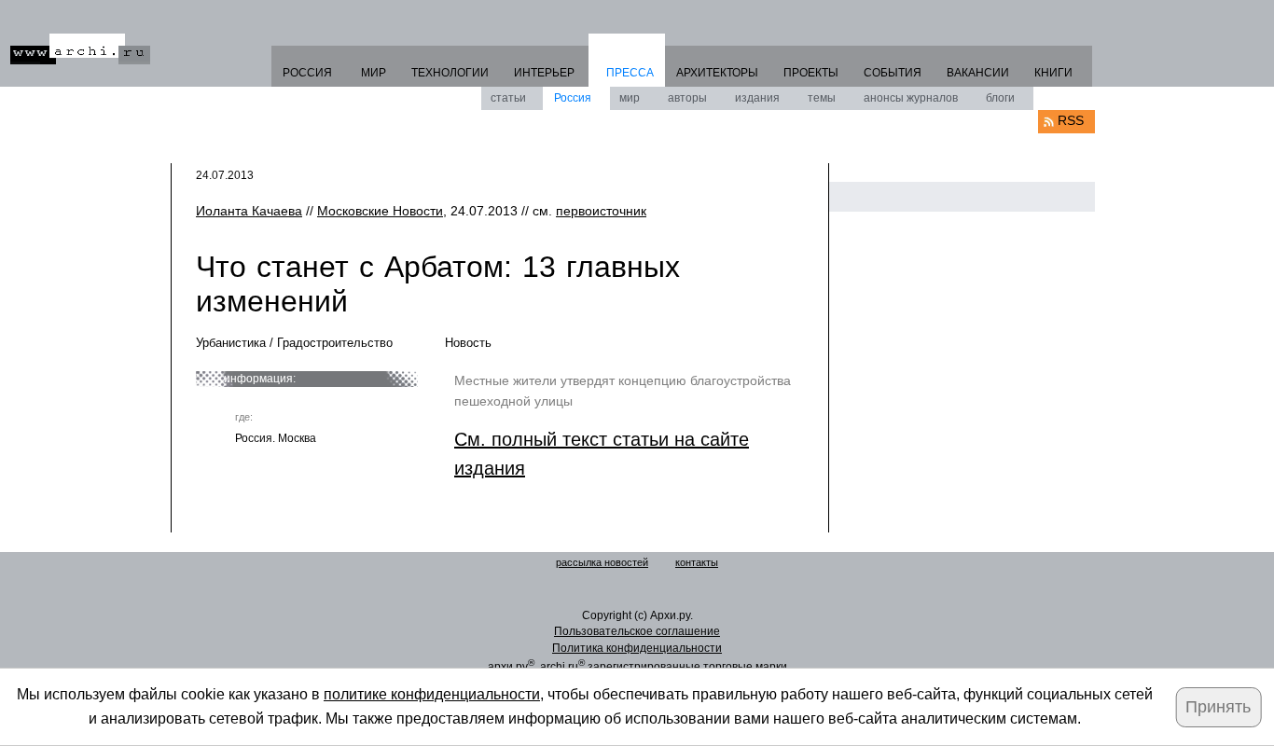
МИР (373, 72)
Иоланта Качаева (249, 210)
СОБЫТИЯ (892, 72)
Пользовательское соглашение (637, 631)
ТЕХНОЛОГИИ (450, 72)
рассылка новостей (602, 562)
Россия (572, 97)
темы (822, 97)
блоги (1000, 97)
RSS (1071, 120)
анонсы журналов (911, 97)
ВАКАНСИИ (978, 72)
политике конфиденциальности (432, 694)
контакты (696, 562)
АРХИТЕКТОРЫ (717, 72)
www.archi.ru (80, 49)
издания (757, 97)
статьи (508, 97)
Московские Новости (380, 210)
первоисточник (601, 210)
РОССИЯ (307, 72)
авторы (687, 97)
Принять (1218, 707)
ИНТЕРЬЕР (544, 72)
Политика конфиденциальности (637, 648)
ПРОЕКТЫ (810, 72)
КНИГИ (1053, 72)
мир (629, 97)
